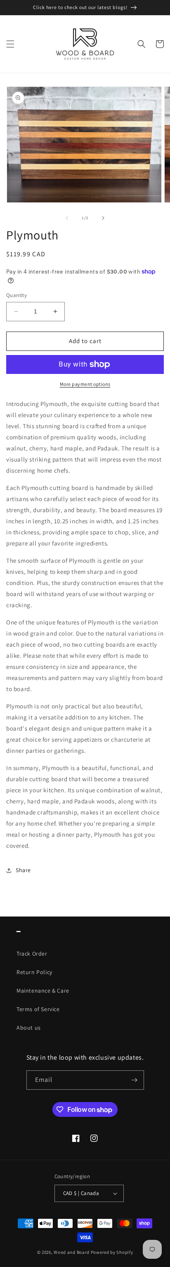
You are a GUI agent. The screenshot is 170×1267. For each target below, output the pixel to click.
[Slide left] (67, 218)
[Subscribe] (134, 1080)
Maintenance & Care (43, 990)
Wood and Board (72, 1252)
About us (29, 1027)
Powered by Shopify (112, 1252)
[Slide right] (103, 218)
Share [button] (23, 870)
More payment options (85, 384)
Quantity (16, 295)
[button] (10, 44)
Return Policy (34, 972)
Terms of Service (38, 1009)
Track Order (32, 953)
